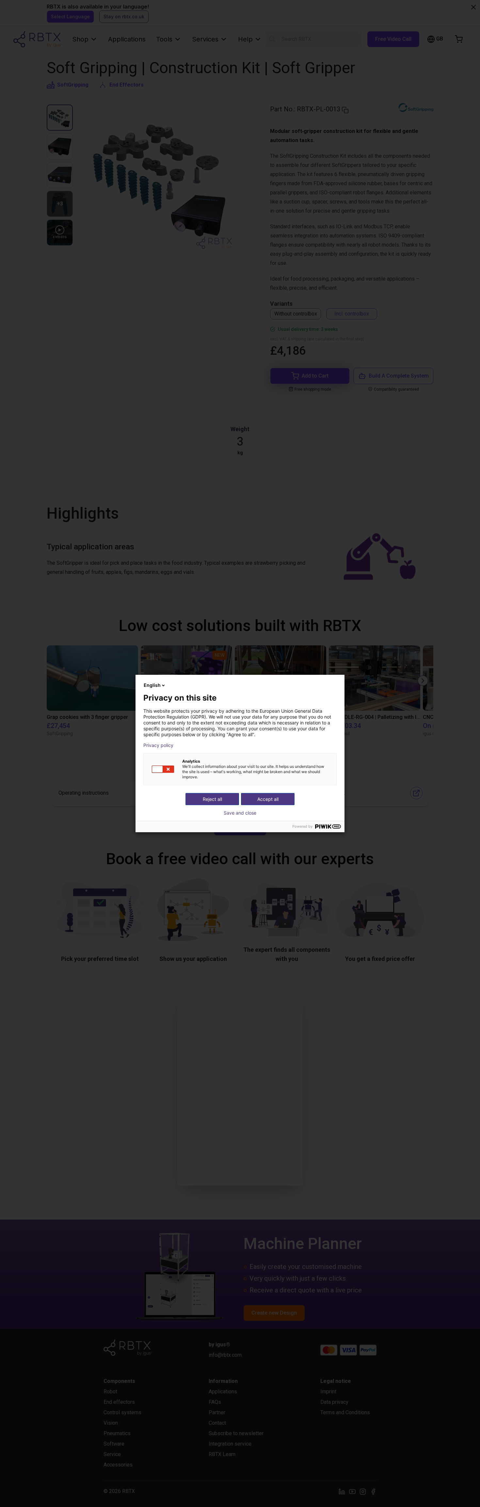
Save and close (240, 813)
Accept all (268, 799)
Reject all (212, 799)
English (152, 685)
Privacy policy (158, 745)
